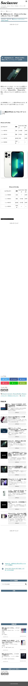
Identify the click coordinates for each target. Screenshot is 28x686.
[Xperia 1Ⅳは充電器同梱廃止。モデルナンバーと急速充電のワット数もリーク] (4, 469)
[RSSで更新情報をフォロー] (7, 390)
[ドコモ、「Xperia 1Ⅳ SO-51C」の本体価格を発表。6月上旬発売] (4, 493)
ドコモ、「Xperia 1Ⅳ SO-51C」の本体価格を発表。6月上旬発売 (17, 491)
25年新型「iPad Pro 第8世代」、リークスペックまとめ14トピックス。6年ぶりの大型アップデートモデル (11, 641)
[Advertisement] (14, 39)
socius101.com (5, 636)
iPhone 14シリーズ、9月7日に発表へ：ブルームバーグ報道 (17, 480)
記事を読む (17, 412)
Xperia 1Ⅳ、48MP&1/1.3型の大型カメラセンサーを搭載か (17, 441)
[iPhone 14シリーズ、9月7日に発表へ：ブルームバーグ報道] (4, 482)
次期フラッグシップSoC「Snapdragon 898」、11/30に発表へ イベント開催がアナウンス (17, 429)
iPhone (2, 20)
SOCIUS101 (15, 683)
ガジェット (15, 19)
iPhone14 (4, 393)
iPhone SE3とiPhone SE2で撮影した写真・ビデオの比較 (14, 569)
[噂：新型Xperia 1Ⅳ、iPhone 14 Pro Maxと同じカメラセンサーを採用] (22, 379)
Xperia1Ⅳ (9, 393)
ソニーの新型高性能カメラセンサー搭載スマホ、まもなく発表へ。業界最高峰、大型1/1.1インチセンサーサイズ (17, 454)
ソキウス (23, 395)
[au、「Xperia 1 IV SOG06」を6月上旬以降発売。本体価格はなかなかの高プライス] (4, 407)
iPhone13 (6, 20)
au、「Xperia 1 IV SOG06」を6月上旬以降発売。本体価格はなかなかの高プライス (17, 405)
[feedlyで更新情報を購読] (4, 390)
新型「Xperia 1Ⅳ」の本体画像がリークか (17, 502)
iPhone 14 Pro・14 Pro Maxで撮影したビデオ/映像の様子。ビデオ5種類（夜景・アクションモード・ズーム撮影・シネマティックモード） (17, 515)
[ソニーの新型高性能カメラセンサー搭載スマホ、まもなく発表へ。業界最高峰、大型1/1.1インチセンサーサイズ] (4, 455)
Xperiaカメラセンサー (13, 395)
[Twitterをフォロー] (2, 390)
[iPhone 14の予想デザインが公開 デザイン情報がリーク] (4, 419)
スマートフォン (21, 19)
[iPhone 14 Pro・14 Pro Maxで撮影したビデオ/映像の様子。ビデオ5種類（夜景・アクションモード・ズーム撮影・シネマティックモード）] (4, 516)
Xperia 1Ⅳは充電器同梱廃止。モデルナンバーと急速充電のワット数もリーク (17, 468)
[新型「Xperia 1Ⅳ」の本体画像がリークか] (4, 504)
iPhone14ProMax (17, 393)
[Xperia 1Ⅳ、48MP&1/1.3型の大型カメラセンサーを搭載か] (4, 443)
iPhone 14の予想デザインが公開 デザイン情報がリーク (17, 417)
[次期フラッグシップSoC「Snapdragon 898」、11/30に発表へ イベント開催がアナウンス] (4, 431)
